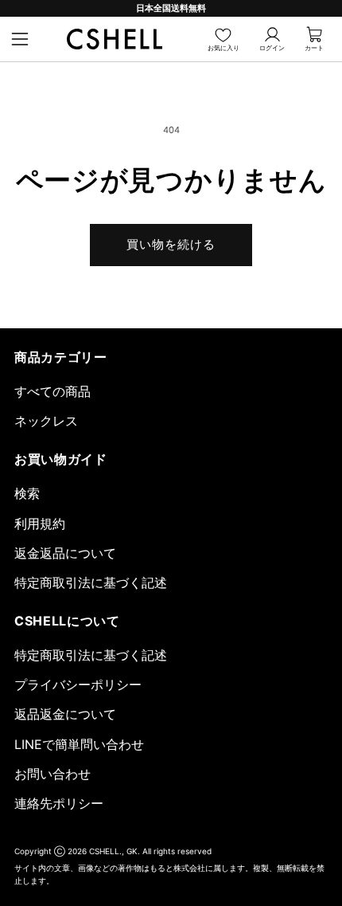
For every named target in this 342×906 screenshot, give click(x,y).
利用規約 (39, 523)
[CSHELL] (114, 39)
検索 (27, 493)
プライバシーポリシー (78, 684)
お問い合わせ (52, 774)
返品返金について (65, 714)
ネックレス (46, 421)
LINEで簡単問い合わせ (79, 744)
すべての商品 (52, 391)
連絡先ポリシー (58, 803)
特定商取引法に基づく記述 (90, 582)
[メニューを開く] (20, 39)
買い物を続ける (171, 244)
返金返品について (65, 553)
